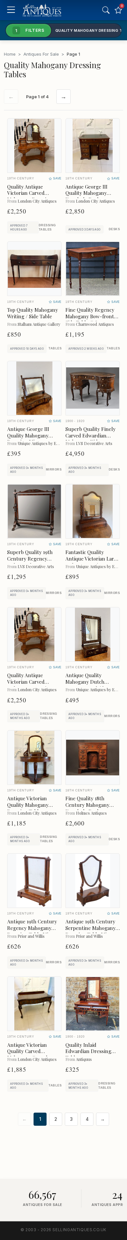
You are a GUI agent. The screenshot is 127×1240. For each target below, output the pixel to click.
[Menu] (11, 10)
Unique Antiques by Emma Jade (46, 443)
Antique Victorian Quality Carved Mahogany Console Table (28, 1054)
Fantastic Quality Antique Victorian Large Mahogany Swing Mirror (92, 562)
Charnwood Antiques (95, 324)
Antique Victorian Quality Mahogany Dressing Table (28, 805)
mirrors (54, 469)
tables (55, 348)
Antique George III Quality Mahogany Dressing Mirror (28, 435)
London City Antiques (37, 201)
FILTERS (30, 30)
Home (10, 54)
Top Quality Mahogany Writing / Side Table (32, 313)
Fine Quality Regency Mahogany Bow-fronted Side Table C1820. (92, 316)
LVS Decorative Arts (94, 443)
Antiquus (84, 1059)
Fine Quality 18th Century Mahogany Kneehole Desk (87, 805)
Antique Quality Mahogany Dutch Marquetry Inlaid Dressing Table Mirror (90, 685)
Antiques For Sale (41, 54)
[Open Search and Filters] (105, 10)
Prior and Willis (31, 936)
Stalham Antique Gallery (39, 324)
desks (114, 229)
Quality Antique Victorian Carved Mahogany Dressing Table (29, 196)
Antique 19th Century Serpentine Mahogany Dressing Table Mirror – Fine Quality (90, 931)
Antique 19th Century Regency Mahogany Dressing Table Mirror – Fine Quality (32, 931)
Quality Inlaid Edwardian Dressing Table (88, 1051)
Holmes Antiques (91, 813)
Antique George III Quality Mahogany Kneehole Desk (86, 193)
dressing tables (47, 227)
